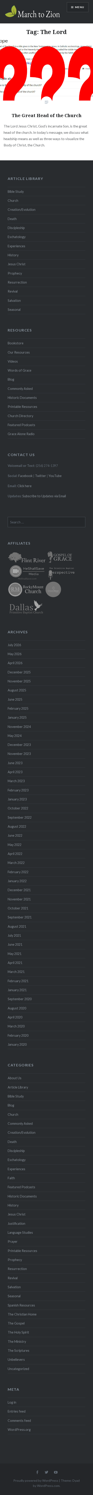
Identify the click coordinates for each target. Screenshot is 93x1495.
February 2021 (18, 981)
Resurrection (17, 282)
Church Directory (20, 416)
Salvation (14, 300)
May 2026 (14, 654)
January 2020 (17, 1044)
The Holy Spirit (18, 1332)
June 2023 (15, 763)
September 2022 (20, 817)
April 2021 (15, 963)
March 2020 (16, 1026)
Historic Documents (22, 398)
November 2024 (19, 727)
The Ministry (17, 1341)
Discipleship (16, 228)
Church (13, 200)
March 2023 (16, 781)
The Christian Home (22, 1314)
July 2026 (14, 645)
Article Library (18, 1087)
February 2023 (18, 790)
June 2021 (15, 944)
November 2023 (19, 754)
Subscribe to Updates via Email (44, 496)
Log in (12, 1402)
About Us (14, 1078)
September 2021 (20, 917)
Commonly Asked (20, 389)
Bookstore (15, 343)
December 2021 (19, 890)
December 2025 (19, 672)
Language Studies (20, 1232)
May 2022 (14, 845)
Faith (11, 1178)
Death (12, 219)
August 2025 (17, 690)
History (13, 255)
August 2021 (17, 926)
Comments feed (19, 1420)
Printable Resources (22, 407)
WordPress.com (48, 1486)
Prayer (13, 1241)
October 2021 (18, 908)
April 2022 (15, 854)
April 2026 (15, 663)
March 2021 (16, 972)
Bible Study (16, 191)
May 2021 (14, 954)
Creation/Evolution (21, 209)
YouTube (55, 476)
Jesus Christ (17, 264)
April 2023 (15, 772)
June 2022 (15, 835)
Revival (13, 291)
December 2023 (19, 745)
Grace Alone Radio (21, 434)
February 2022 (18, 872)
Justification (16, 1223)
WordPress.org (19, 1429)
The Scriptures (18, 1350)
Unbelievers (16, 1359)
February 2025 (18, 708)
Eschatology (17, 237)
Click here (24, 486)
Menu (79, 7)
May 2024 (14, 736)
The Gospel (16, 1323)
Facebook (25, 476)
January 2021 (17, 990)
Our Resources (19, 352)
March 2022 (16, 863)
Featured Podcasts (21, 425)
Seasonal (14, 309)
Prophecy (15, 273)
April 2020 (15, 1017)
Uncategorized (18, 1369)
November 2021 (19, 899)
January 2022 (17, 881)
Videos (13, 361)
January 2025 (17, 717)
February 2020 (18, 1035)
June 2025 (15, 699)
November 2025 (19, 681)
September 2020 (20, 999)
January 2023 (17, 799)
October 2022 (18, 808)
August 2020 (17, 1008)
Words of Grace (19, 370)
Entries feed (17, 1411)
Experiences (16, 246)
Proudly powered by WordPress (35, 1480)
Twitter (40, 476)
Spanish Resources (21, 1305)
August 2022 (17, 826)
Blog (11, 379)
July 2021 (14, 935)
